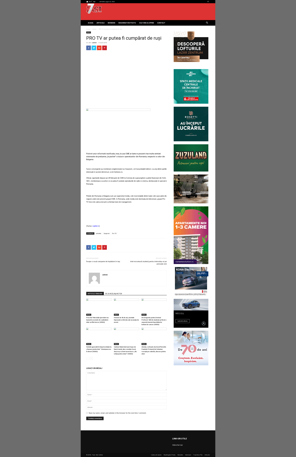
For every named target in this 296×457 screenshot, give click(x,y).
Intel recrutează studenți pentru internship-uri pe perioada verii (148, 262)
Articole (101, 23)
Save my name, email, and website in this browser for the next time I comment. (117, 413)
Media (94, 29)
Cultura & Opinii (146, 23)
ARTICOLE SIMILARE (95, 294)
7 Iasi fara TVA (197, 455)
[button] (207, 23)
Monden (111, 23)
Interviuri (188, 455)
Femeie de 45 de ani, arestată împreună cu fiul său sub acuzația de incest (126, 320)
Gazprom (107, 233)
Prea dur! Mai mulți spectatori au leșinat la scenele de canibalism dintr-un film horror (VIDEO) (97, 320)
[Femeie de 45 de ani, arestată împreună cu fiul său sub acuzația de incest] (126, 307)
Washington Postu (127, 23)
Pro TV (114, 233)
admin (94, 42)
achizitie (98, 233)
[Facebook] (208, 1)
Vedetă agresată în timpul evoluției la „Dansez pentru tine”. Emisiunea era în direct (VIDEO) (98, 349)
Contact (161, 23)
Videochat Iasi (177, 445)
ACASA (90, 23)
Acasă (88, 29)
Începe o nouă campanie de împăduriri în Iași (103, 261)
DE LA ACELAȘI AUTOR (113, 294)
